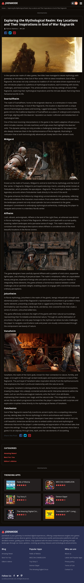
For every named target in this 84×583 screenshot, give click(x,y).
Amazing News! (10, 453)
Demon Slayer (34, 565)
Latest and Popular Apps (73, 558)
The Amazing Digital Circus (38, 569)
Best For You (9, 457)
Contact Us (69, 569)
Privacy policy (69, 561)
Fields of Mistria (35, 554)
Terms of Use (70, 565)
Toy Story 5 (33, 561)
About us (68, 554)
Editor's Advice (10, 461)
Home (4, 8)
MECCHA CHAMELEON (37, 558)
